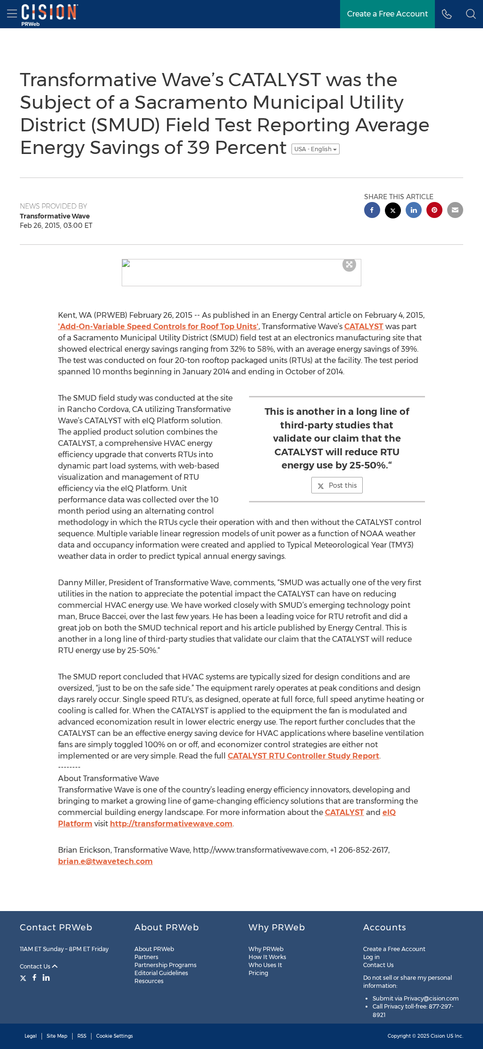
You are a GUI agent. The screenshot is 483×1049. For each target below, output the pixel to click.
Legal (31, 1036)
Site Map (57, 1036)
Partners (146, 956)
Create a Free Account (394, 948)
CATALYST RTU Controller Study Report (303, 755)
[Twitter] (24, 977)
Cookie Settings (114, 1036)
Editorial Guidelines (161, 972)
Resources (149, 980)
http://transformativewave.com (171, 823)
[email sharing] (455, 211)
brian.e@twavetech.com (105, 861)
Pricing (258, 972)
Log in (371, 956)
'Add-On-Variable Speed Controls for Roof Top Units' (158, 326)
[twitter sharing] (393, 211)
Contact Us (36, 966)
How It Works (267, 956)
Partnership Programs (165, 964)
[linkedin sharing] (414, 211)
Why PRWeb (266, 948)
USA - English (313, 149)
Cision (438, 1036)
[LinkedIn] (46, 977)
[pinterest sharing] (434, 211)
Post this (343, 485)
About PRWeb (154, 948)
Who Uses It (265, 964)
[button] (471, 14)
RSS (81, 1036)
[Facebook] (34, 977)
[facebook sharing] (372, 211)
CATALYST (363, 326)
